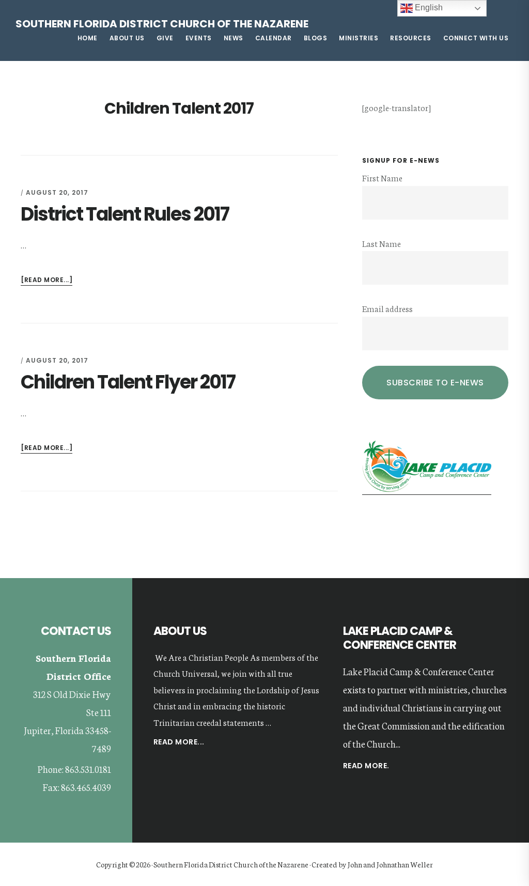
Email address (387, 308)
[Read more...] (46, 280)
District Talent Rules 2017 (125, 214)
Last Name (381, 243)
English (428, 7)
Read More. (366, 765)
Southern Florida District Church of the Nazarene (161, 24)
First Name (382, 177)
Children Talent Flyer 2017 (128, 382)
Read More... (179, 742)
